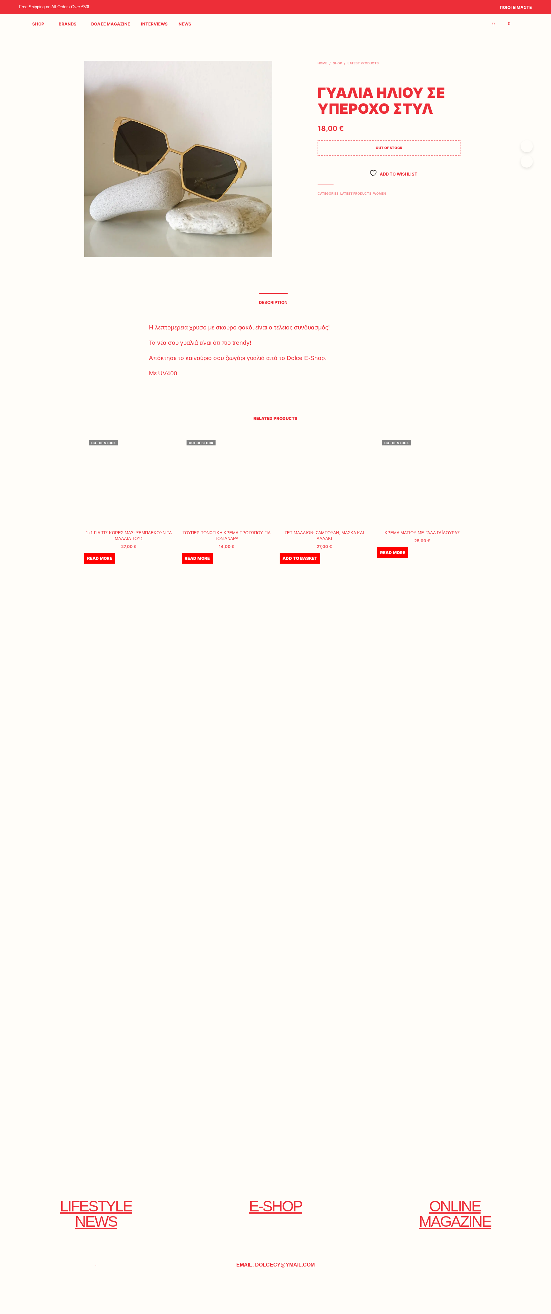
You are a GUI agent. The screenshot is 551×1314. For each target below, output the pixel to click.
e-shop (275, 1206)
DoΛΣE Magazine (110, 23)
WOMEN (379, 193)
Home (322, 63)
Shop (38, 23)
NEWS (185, 23)
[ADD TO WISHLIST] (129, 516)
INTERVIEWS (154, 23)
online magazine (455, 1214)
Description (273, 302)
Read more (99, 558)
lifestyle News (96, 1214)
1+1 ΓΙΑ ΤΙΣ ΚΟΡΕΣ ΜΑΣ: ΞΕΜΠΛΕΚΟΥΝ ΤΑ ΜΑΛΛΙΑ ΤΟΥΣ (129, 536)
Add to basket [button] (300, 558)
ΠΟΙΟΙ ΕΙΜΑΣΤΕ (516, 7)
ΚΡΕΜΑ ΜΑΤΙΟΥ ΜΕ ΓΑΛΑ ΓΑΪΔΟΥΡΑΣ (422, 533)
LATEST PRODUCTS (363, 63)
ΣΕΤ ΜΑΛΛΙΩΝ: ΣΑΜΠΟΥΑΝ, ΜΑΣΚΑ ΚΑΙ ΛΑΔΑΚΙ (324, 536)
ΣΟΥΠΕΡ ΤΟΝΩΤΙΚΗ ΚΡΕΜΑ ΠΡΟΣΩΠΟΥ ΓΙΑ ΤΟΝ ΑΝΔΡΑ (226, 536)
